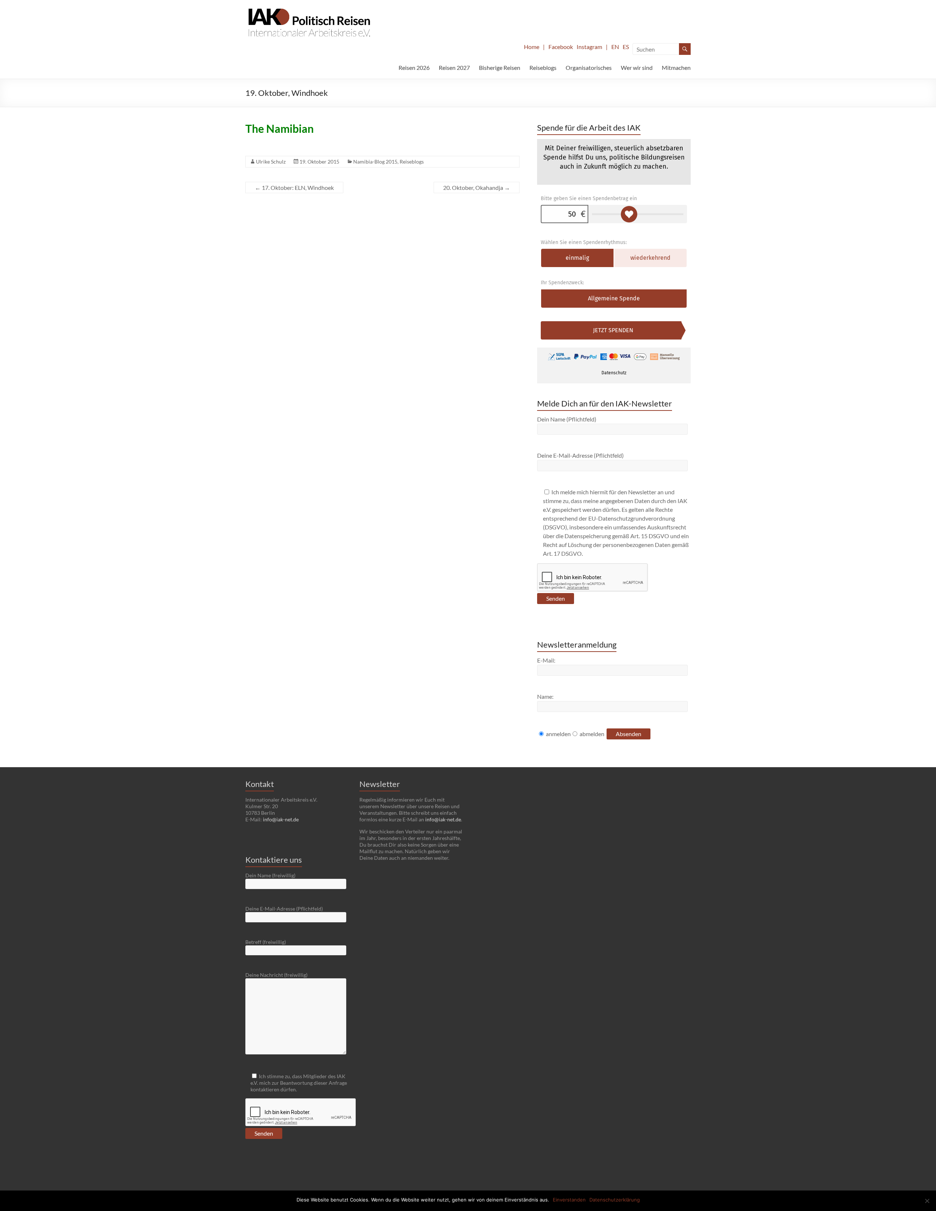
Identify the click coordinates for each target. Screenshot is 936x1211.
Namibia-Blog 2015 (375, 161)
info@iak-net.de (281, 819)
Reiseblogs (542, 67)
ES (626, 46)
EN (615, 46)
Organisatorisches (589, 67)
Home (531, 46)
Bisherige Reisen (499, 67)
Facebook (560, 46)
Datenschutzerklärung (614, 1200)
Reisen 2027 (454, 67)
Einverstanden (569, 1200)
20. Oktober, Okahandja (476, 187)
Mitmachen (676, 67)
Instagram (589, 46)
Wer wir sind (637, 67)
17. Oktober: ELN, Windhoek (294, 187)
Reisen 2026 (414, 67)
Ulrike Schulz (271, 161)
